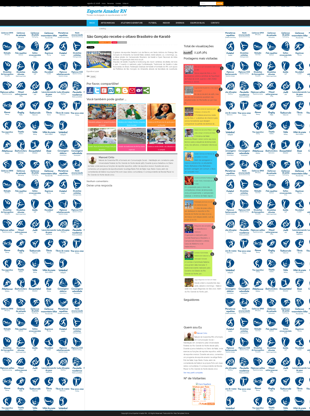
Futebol (153, 23)
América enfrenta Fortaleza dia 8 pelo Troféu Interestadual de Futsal (204, 181)
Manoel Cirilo (202, 333)
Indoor (166, 23)
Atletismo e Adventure (132, 23)
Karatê (114, 42)
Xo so (187, 413)
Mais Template (179, 413)
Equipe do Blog (197, 23)
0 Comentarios (122, 42)
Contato (118, 3)
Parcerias (110, 3)
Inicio (103, 3)
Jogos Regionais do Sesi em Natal (205, 280)
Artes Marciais (108, 23)
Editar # (125, 3)
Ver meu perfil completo (193, 373)
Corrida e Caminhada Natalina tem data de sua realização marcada (202, 256)
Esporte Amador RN (106, 11)
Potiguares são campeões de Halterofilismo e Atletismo (202, 229)
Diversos (180, 23)
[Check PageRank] (203, 384)
